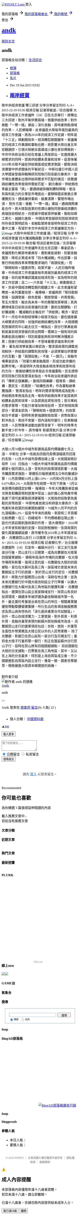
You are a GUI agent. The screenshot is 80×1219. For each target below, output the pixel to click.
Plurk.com (38, 961)
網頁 (16, 1019)
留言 (34, 707)
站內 (27, 1019)
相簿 (13, 68)
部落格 (15, 73)
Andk (5, 685)
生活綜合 (35, 60)
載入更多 (8, 734)
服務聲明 (44, 1162)
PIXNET (19, 1157)
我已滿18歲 (10, 1210)
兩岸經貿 (20, 95)
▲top (5, 726)
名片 (13, 78)
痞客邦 (25, 707)
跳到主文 (8, 41)
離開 (23, 1210)
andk (9, 30)
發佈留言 (8, 759)
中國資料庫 (35, 719)
